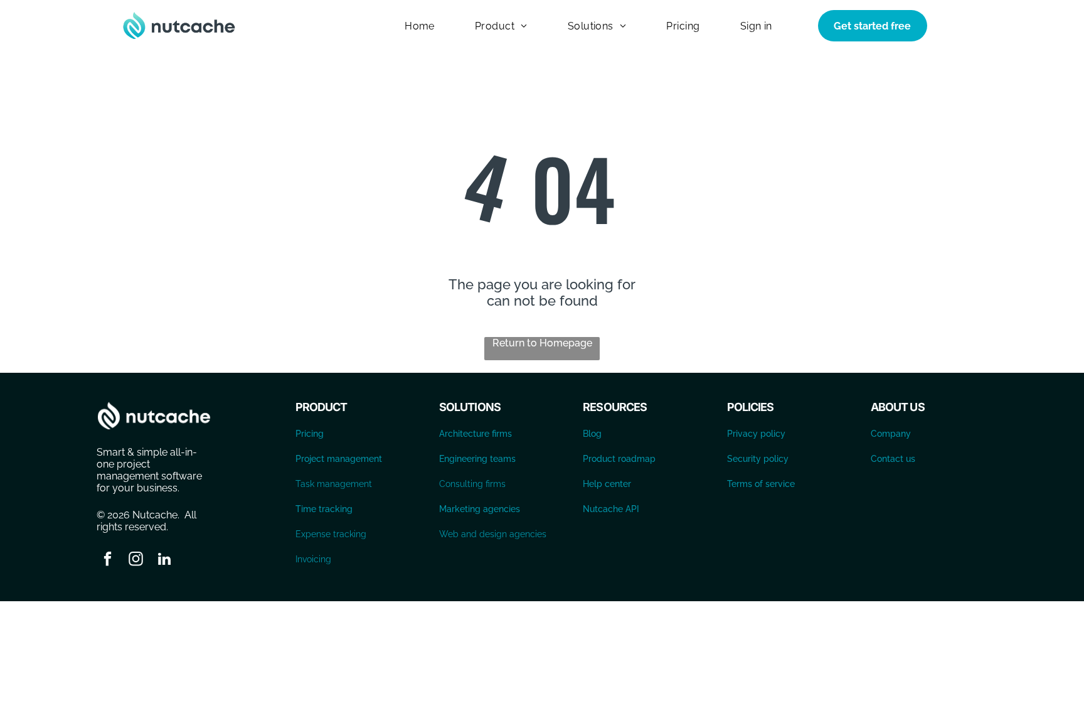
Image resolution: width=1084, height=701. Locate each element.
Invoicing (313, 559)
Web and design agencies (492, 534)
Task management (333, 484)
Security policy (758, 459)
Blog (592, 434)
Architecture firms (475, 434)
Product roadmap (619, 459)
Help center (607, 484)
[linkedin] (164, 560)
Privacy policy (756, 434)
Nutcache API (611, 509)
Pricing (309, 434)
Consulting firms (472, 484)
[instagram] (136, 560)
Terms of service (761, 484)
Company (891, 434)
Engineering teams (477, 459)
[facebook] (108, 560)
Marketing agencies (479, 509)
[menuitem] (420, 25)
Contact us (893, 459)
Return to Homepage (542, 343)
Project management (338, 459)
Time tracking (324, 509)
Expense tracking (330, 534)
